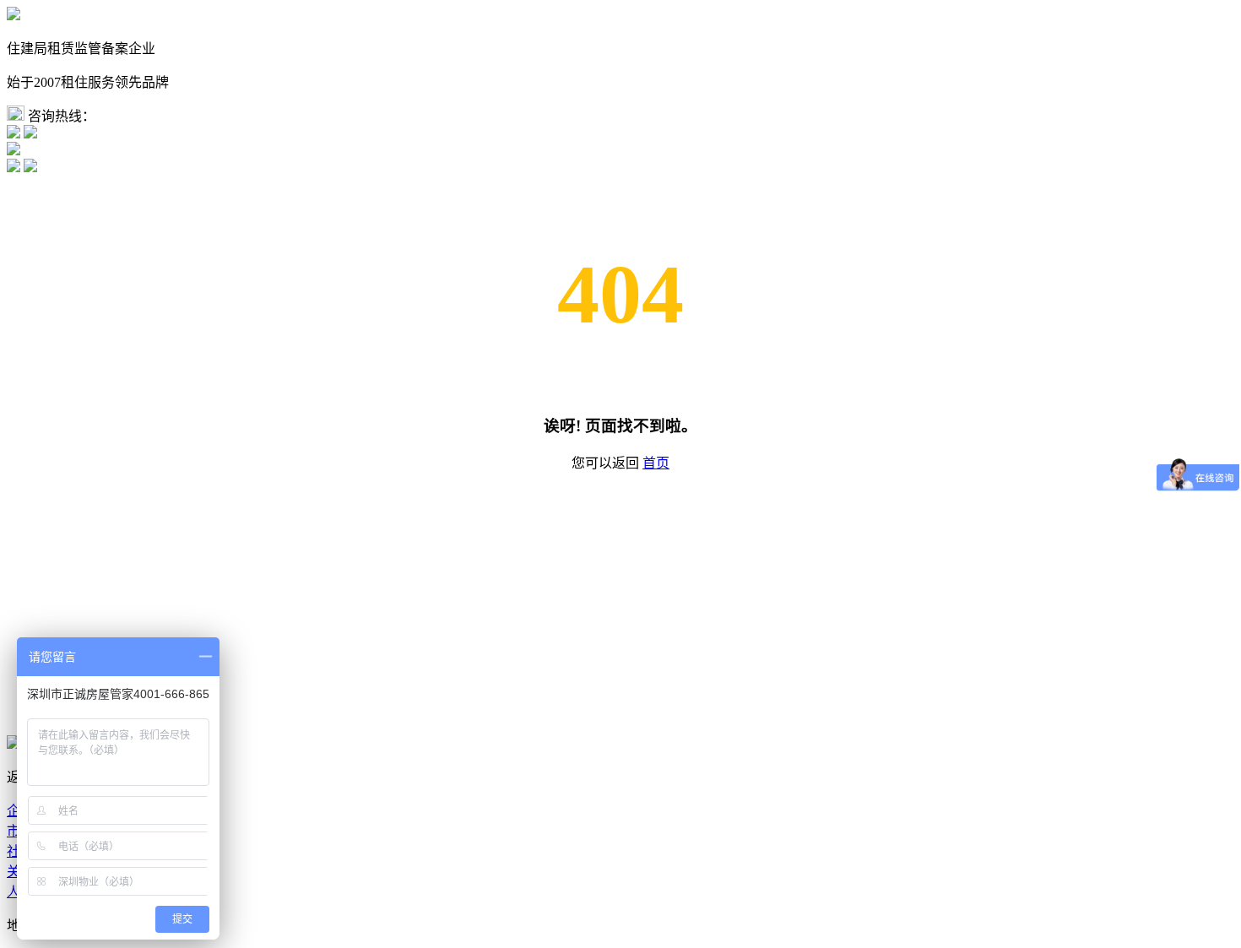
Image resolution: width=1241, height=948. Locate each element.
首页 (655, 463)
